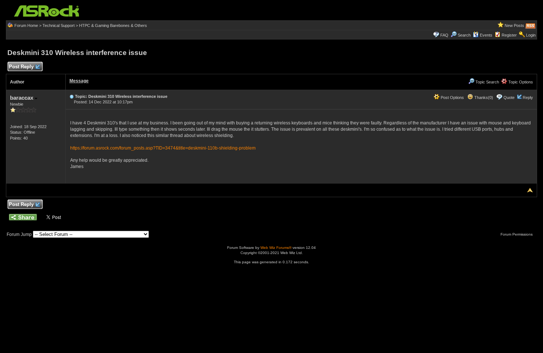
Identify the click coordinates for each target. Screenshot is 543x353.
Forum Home (26, 25)
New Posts (514, 25)
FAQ (444, 35)
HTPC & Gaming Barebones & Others (113, 25)
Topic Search (486, 82)
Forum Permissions (517, 234)
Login (531, 35)
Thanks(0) (483, 97)
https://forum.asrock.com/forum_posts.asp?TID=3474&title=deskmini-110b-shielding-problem (163, 148)
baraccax (22, 98)
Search (464, 35)
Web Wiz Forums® (275, 248)
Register (509, 35)
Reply (528, 97)
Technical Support (58, 25)
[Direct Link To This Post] (71, 96)
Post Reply (21, 66)
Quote (509, 97)
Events (486, 35)
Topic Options (520, 82)
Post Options (452, 97)
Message (79, 80)
